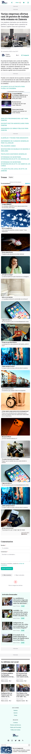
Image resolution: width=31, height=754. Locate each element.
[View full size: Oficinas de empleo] (15, 38)
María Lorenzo (4, 681)
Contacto (15, 722)
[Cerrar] (29, 745)
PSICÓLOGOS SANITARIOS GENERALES (14, 154)
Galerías (16, 710)
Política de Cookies (15, 729)
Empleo (11, 177)
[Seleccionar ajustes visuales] (23, 2)
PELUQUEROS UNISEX (8, 146)
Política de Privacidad (15, 727)
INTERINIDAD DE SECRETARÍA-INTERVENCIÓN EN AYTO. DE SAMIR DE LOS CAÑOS (15, 164)
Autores (15, 712)
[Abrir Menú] (28, 2)
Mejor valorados (20, 575)
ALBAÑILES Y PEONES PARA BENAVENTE (14, 138)
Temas (15, 715)
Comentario (4, 551)
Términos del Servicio (15, 725)
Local (23, 606)
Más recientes (7, 575)
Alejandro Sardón (20, 700)
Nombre (3, 545)
